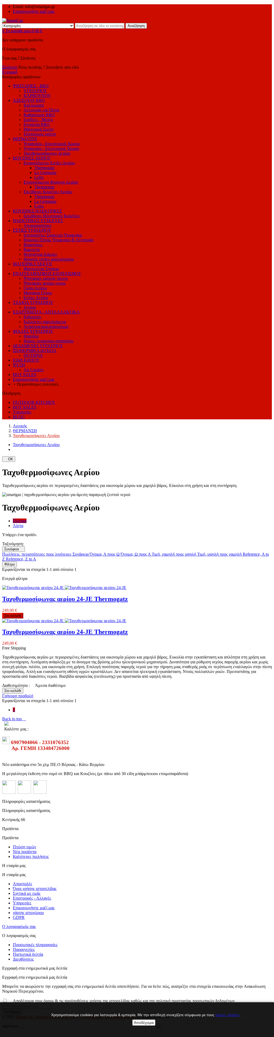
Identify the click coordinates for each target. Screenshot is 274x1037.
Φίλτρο (9, 564)
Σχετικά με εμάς (26, 893)
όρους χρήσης (227, 1015)
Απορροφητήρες (37, 225)
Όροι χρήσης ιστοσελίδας (34, 888)
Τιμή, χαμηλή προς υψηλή (174, 554)
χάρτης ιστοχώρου (28, 912)
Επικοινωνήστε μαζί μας (34, 11)
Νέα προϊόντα (24, 851)
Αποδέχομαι (144, 1022)
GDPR (19, 917)
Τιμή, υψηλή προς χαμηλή (220, 554)
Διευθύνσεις (23, 959)
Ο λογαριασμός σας (19, 926)
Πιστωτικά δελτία (28, 954)
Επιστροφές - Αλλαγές (32, 898)
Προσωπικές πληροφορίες (35, 944)
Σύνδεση (10, 67)
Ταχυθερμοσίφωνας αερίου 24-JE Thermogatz (65, 598)
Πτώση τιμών (24, 847)
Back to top (14, 719)
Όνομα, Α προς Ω (105, 554)
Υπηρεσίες (22, 903)
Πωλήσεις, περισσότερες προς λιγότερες (37, 554)
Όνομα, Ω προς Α (136, 554)
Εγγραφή (9, 72)
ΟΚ (8, 459)
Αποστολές (22, 883)
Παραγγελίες (24, 949)
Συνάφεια (13, 549)
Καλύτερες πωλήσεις (31, 856)
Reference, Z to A (21, 559)
